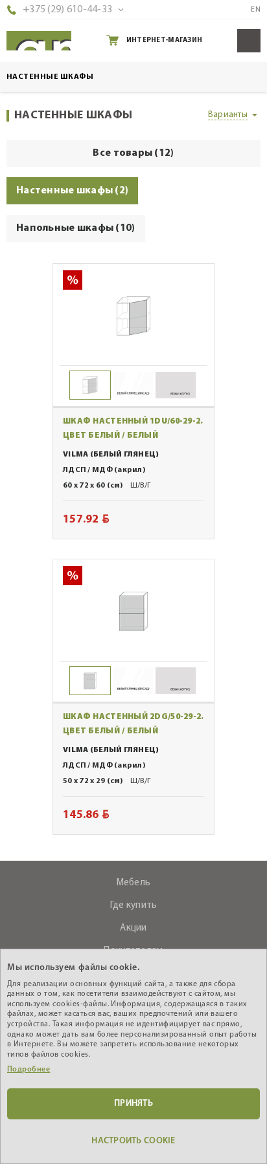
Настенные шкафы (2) (72, 191)
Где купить (133, 906)
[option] (133, 315)
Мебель (134, 883)
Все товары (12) (133, 153)
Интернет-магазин (164, 40)
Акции (133, 928)
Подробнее (28, 1069)
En (256, 10)
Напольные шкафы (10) (75, 228)
